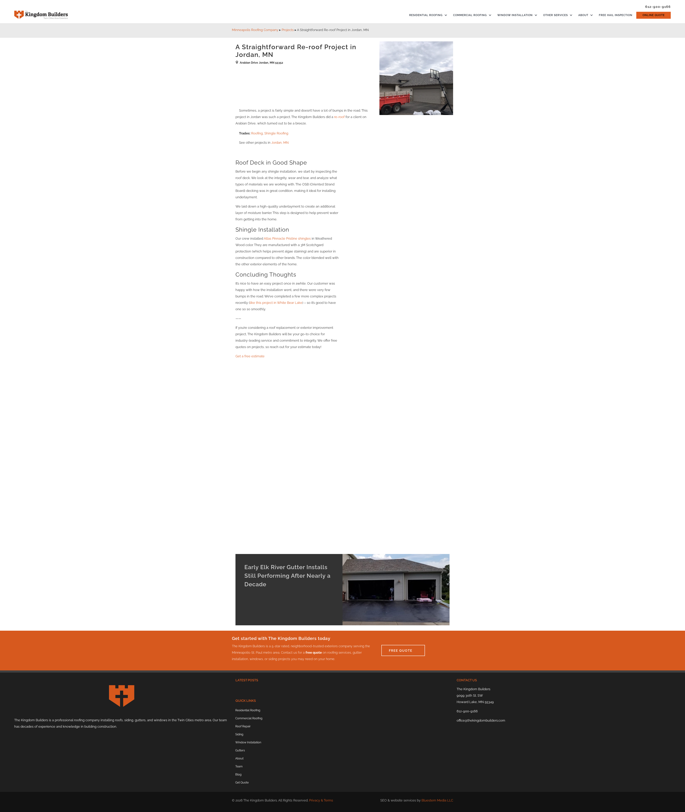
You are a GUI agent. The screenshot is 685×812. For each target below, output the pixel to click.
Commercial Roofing (470, 15)
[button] (446, 15)
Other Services (555, 15)
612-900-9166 (467, 711)
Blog (238, 774)
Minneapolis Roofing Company (255, 30)
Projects (288, 30)
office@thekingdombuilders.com (481, 720)
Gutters (240, 750)
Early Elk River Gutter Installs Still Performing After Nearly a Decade (287, 576)
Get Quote (242, 782)
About (583, 15)
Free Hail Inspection (615, 15)
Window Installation (515, 15)
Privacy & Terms (321, 800)
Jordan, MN (280, 142)
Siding (239, 734)
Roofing (257, 133)
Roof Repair (243, 726)
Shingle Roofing (276, 133)
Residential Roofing (426, 15)
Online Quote (654, 15)
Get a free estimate (250, 356)
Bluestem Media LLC (437, 800)
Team (239, 766)
